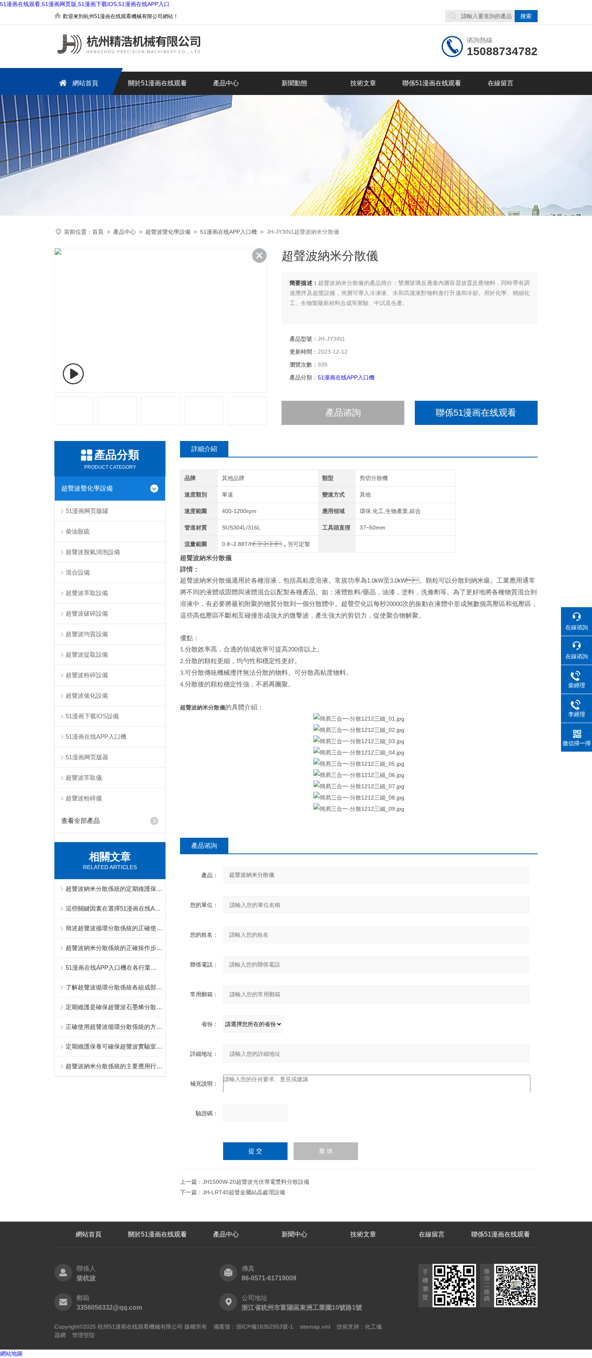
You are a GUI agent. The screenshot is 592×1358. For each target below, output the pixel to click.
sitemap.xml (315, 1326)
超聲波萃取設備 (87, 592)
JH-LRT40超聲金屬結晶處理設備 (244, 1192)
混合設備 (78, 572)
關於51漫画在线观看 (157, 83)
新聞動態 (294, 83)
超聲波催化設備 (87, 695)
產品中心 (226, 83)
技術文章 (363, 83)
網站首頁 (85, 83)
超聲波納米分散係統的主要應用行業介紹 (114, 1066)
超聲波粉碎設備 (87, 675)
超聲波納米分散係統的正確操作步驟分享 (114, 947)
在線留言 (500, 83)
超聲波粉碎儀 (84, 798)
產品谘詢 (343, 413)
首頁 (97, 232)
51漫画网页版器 (87, 757)
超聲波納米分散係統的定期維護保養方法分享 (114, 888)
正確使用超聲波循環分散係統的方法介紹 (114, 1026)
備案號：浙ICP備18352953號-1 (253, 1326)
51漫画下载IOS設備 (92, 716)
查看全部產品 (80, 820)
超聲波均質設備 (87, 634)
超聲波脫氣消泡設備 (93, 551)
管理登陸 (83, 1335)
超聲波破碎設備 (87, 613)
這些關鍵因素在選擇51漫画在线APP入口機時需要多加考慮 (114, 908)
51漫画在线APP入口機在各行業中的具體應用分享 (114, 967)
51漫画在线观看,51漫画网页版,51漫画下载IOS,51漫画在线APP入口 (85, 4)
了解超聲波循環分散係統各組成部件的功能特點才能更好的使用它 (114, 987)
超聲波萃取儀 (84, 777)
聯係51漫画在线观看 (431, 83)
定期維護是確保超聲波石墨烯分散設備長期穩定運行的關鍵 (114, 1007)
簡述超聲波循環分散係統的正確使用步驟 (114, 928)
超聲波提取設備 (87, 654)
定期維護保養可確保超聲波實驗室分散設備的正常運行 (114, 1046)
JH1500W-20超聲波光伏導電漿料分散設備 (256, 1182)
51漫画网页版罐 (87, 510)
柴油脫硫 (78, 531)
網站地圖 (11, 1353)
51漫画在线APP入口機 (228, 232)
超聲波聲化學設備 (167, 232)
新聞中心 (294, 1234)
